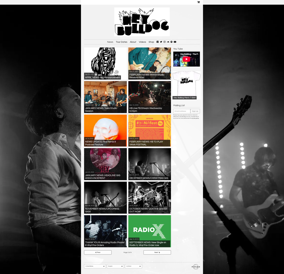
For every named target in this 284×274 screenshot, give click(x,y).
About (133, 42)
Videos (142, 42)
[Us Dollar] (133, 266)
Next (156, 252)
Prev (98, 252)
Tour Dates (121, 42)
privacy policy (195, 118)
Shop (151, 42)
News (110, 42)
